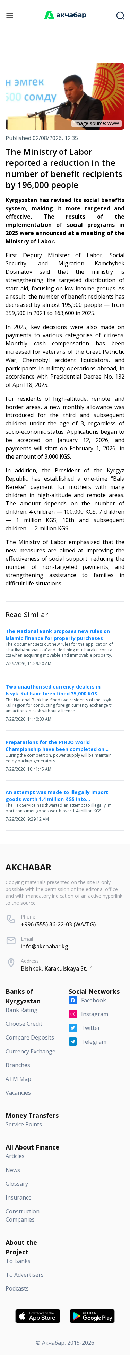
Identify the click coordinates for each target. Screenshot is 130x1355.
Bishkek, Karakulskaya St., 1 (57, 968)
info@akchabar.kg (44, 946)
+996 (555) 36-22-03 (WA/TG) (58, 924)
